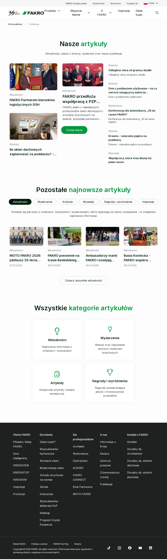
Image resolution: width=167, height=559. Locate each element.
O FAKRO (101, 12)
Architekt (78, 446)
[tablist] (83, 202)
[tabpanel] (83, 247)
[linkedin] (150, 548)
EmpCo (78, 544)
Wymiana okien (49, 460)
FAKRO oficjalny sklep (76, 3)
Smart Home (99, 3)
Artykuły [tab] (67, 201)
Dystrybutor (80, 460)
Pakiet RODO (19, 544)
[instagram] (119, 548)
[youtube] (140, 548)
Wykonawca (80, 453)
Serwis (44, 486)
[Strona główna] (26, 13)
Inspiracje (124, 10)
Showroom (115, 3)
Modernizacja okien (52, 468)
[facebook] (130, 548)
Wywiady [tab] (88, 201)
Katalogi (45, 513)
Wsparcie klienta (76, 12)
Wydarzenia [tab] (45, 201)
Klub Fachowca (82, 486)
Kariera (104, 453)
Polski (151, 3)
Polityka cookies (39, 544)
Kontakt (132, 442)
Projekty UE (132, 3)
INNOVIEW (20, 479)
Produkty (50, 10)
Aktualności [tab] (20, 201)
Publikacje (106, 484)
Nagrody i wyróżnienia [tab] (118, 201)
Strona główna (15, 24)
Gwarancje (46, 494)
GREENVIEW (21, 465)
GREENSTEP (21, 472)
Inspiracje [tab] (148, 201)
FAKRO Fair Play (61, 544)
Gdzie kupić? (48, 442)
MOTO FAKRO (82, 494)
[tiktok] (109, 548)
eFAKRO (78, 468)
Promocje (19, 494)
